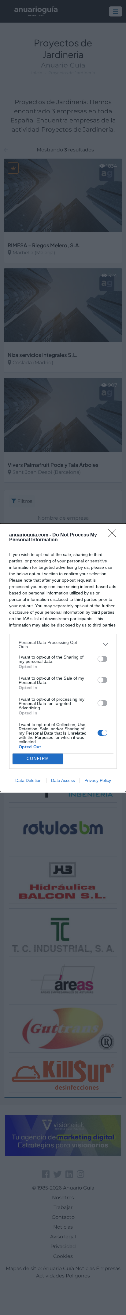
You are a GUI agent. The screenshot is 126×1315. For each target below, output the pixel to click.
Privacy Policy (97, 780)
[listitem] (63, 644)
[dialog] (63, 657)
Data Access (63, 780)
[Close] (114, 535)
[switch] (102, 659)
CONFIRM (38, 758)
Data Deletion (28, 780)
